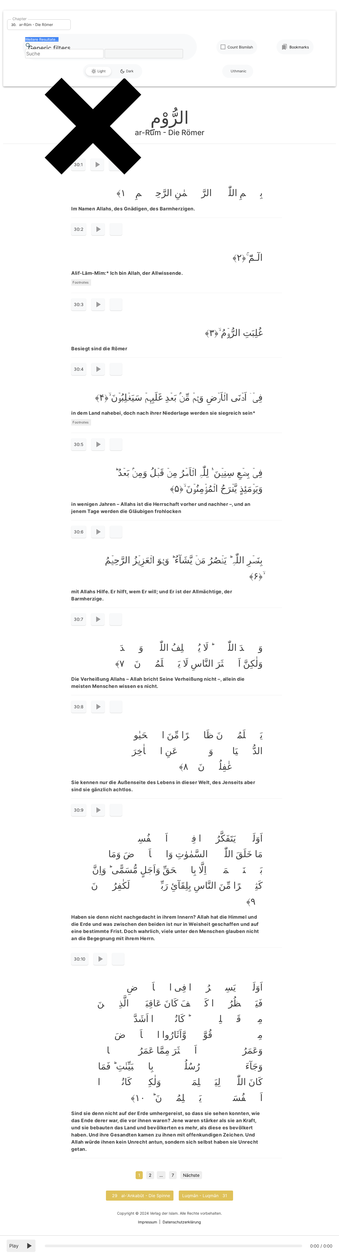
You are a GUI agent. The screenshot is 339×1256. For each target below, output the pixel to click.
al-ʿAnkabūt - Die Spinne (139, 1195)
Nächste (191, 1175)
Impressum (147, 1222)
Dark (129, 71)
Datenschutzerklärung (182, 1222)
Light (101, 71)
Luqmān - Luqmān (206, 1195)
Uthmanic (238, 71)
